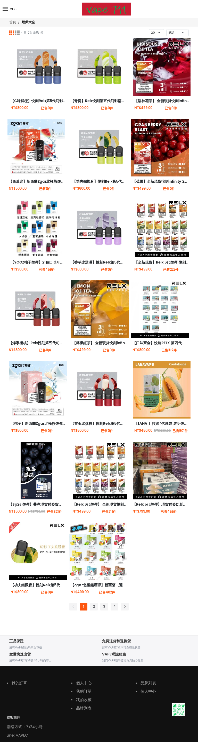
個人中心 (81, 683)
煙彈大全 (28, 22)
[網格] (11, 32)
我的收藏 (81, 699)
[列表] (17, 32)
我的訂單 (17, 683)
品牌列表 (81, 708)
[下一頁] (125, 606)
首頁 (12, 22)
